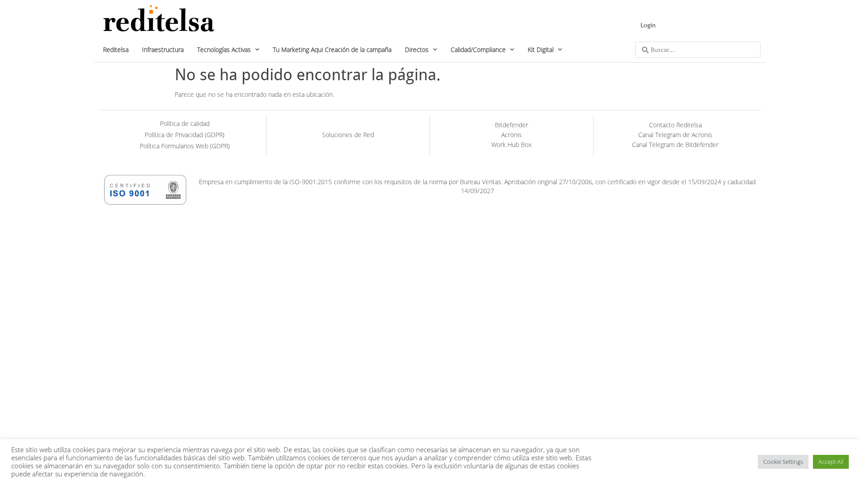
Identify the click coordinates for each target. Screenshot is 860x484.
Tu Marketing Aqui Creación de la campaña (332, 49)
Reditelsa (116, 49)
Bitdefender (511, 125)
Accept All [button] (830, 462)
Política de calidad (185, 123)
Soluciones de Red (348, 134)
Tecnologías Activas (224, 49)
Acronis (511, 134)
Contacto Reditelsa (675, 125)
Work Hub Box (511, 144)
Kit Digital (541, 49)
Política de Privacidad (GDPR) (184, 134)
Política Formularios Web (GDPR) (185, 146)
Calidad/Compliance (478, 49)
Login (648, 25)
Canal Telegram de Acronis (675, 134)
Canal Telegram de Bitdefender (675, 144)
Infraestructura (163, 49)
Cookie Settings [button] (783, 462)
